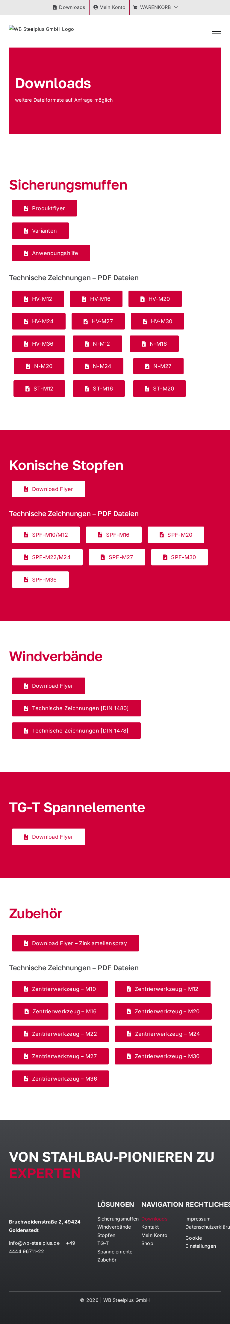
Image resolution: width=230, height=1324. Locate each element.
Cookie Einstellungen (200, 1242)
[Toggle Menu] (216, 31)
